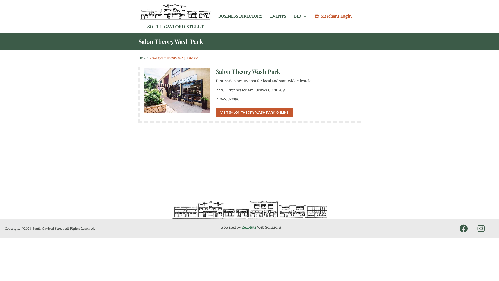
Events (278, 16)
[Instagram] (481, 228)
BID (297, 16)
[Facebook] (464, 228)
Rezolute (249, 227)
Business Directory (240, 16)
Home (143, 58)
